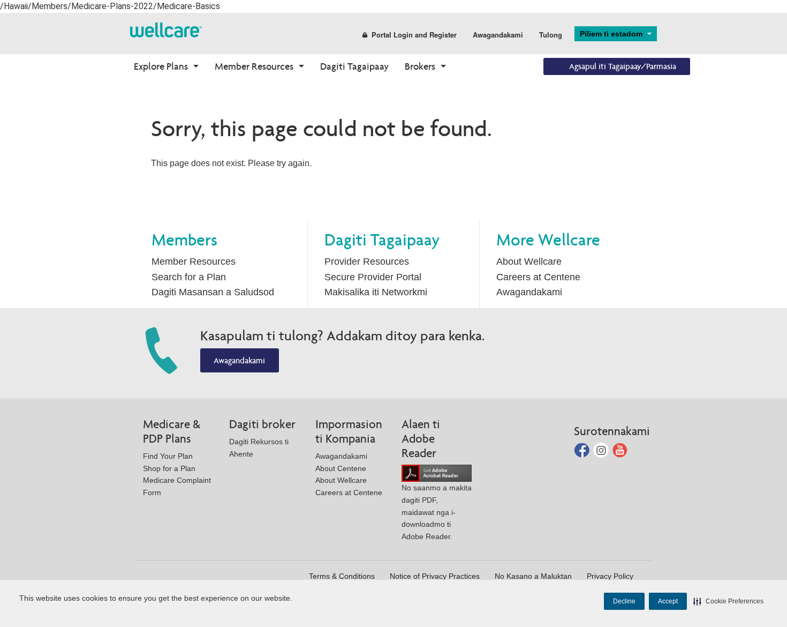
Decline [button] (624, 601)
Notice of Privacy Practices (435, 576)
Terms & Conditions (342, 576)
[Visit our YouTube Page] (620, 449)
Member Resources (254, 66)
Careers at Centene (538, 277)
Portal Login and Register (414, 34)
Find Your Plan (168, 456)
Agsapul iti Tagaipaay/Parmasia (622, 66)
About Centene (340, 468)
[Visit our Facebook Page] (583, 449)
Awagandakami (498, 34)
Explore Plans (161, 66)
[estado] (166, 29)
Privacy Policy (610, 576)
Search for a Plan (189, 277)
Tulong (550, 34)
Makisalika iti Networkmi (375, 292)
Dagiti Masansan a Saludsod (213, 292)
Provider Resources (366, 261)
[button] (728, 601)
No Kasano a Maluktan (533, 576)
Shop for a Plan (169, 468)
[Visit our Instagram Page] (602, 449)
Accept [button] (668, 601)
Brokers (420, 66)
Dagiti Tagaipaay (354, 66)
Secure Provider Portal (372, 277)
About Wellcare (529, 261)
